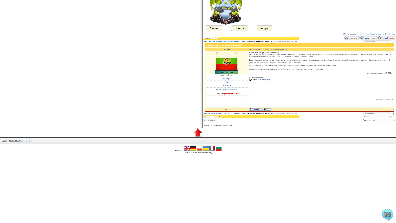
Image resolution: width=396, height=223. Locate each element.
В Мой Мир (266, 79)
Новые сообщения (351, 34)
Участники (364, 34)
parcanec (226, 49)
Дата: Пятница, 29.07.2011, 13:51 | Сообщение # (267, 49)
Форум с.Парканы (209, 41)
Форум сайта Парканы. (225, 41)
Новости (239, 28)
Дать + (226, 82)
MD (226, 109)
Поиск (387, 34)
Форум (264, 28)
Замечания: (226, 86)
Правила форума (377, 34)
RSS (393, 34)
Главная (214, 28)
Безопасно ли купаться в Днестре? (260, 41)
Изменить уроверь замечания (226, 89)
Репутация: (226, 79)
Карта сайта (27, 141)
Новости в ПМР (240, 41)
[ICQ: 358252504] (266, 109)
